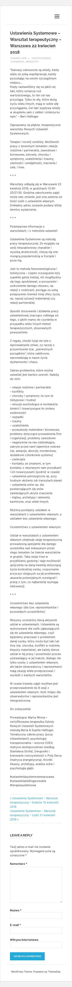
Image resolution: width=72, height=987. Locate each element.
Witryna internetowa (24, 940)
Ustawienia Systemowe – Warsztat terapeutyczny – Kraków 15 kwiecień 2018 (34, 802)
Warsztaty (32, 61)
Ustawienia (17, 61)
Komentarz (18, 863)
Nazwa (15, 910)
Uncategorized (41, 58)
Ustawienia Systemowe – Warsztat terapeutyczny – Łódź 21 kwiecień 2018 (33, 815)
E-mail (15, 925)
